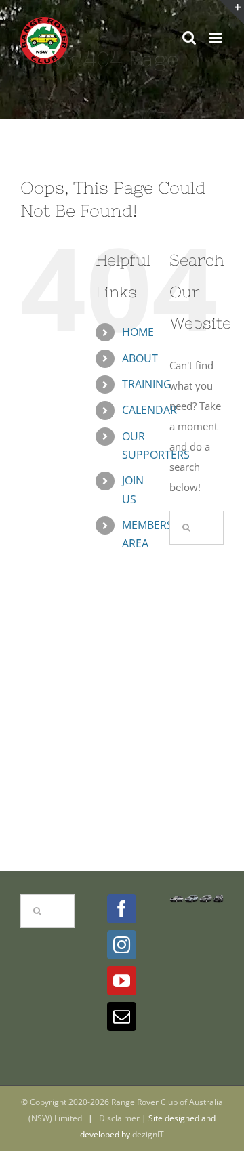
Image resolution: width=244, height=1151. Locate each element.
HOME (138, 332)
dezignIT (148, 1134)
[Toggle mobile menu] (216, 37)
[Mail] (121, 1016)
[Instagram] (121, 944)
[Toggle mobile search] (189, 37)
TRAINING (146, 384)
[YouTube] (121, 980)
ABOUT (140, 358)
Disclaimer (119, 1118)
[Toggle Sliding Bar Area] (232, 12)
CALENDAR (149, 409)
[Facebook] (121, 908)
